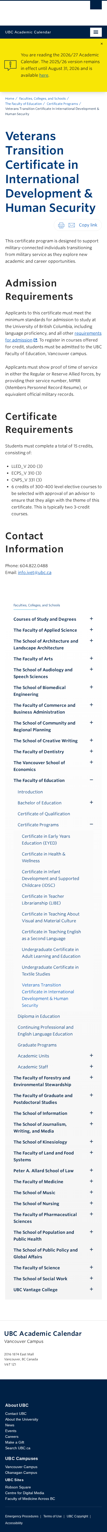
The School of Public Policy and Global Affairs (46, 1253)
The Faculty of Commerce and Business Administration (44, 709)
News (9, 1425)
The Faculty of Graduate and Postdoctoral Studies (43, 1099)
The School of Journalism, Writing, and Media (40, 1128)
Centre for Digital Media (24, 1493)
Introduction (30, 791)
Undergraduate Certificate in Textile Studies (50, 971)
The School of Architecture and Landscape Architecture (46, 644)
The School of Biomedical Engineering (40, 691)
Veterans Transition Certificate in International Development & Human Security (48, 995)
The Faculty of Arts (33, 658)
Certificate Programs (62, 104)
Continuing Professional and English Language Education (45, 1031)
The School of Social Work (40, 1278)
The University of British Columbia (39, 11)
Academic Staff (33, 1066)
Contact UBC (15, 1413)
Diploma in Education (39, 1016)
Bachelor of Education (40, 802)
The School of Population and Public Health (44, 1236)
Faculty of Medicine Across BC (30, 1499)
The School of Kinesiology (40, 1142)
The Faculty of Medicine (38, 1181)
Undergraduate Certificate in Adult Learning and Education (51, 953)
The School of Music (34, 1192)
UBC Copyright (77, 1516)
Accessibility (14, 1523)
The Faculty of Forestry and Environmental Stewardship (42, 1081)
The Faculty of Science (37, 1267)
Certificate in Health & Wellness (43, 857)
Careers (11, 1436)
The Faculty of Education (23, 104)
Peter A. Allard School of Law (44, 1170)
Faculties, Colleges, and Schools (42, 98)
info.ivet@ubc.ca (34, 572)
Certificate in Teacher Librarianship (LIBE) (43, 900)
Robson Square (18, 1487)
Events (10, 1431)
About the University (21, 1419)
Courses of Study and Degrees (45, 619)
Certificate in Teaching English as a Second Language (51, 935)
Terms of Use (52, 1516)
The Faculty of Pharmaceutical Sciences (45, 1218)
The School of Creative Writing (46, 740)
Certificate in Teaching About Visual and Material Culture (50, 917)
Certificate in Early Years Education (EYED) (46, 840)
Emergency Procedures (21, 1516)
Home (9, 98)
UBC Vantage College (36, 1289)
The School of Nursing (36, 1203)
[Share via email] (72, 224)
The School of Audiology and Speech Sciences (43, 673)
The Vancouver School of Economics (39, 766)
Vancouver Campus (21, 1467)
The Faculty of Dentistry (39, 751)
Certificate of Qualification (44, 813)
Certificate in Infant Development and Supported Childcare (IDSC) (50, 878)
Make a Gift (14, 1442)
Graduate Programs (37, 1045)
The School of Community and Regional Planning (44, 726)
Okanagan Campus (21, 1472)
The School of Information (40, 1113)
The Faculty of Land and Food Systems (44, 1156)
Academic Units (33, 1056)
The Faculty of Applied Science (45, 630)
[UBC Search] (96, 6)
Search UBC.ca (17, 1448)
